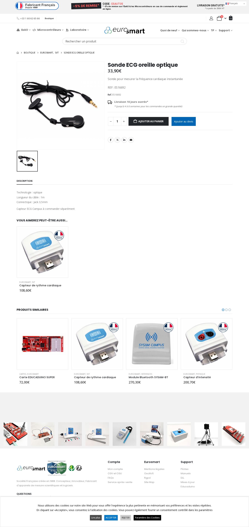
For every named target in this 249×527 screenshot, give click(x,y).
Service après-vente (120, 482)
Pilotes (184, 469)
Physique (200, 374)
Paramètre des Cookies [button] (147, 517)
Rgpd (147, 478)
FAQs (111, 478)
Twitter (117, 140)
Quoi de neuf (168, 30)
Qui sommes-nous (194, 30)
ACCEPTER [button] (111, 517)
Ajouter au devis (183, 121)
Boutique (49, 18)
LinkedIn (124, 140)
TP (212, 30)
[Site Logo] (124, 30)
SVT (33, 282)
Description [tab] (24, 180)
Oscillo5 (149, 473)
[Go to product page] (42, 252)
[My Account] (211, 18)
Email (131, 140)
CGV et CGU (115, 473)
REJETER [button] (126, 517)
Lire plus (95, 517)
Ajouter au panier (151, 121)
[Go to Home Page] (18, 53)
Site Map (149, 482)
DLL (182, 478)
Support (224, 30)
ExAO (24, 30)
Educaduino (188, 486)
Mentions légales (154, 469)
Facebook (111, 140)
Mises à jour (188, 482)
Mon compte (115, 469)
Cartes (22, 374)
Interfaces (146, 374)
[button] (223, 310)
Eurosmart (25, 282)
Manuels (186, 473)
